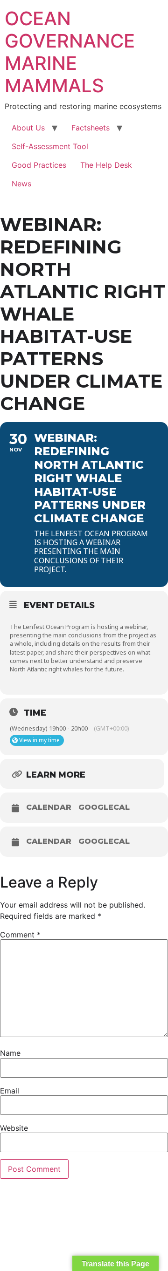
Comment (20, 934)
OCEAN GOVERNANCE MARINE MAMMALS (70, 52)
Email (9, 1090)
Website (14, 1128)
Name (10, 1053)
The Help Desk (106, 165)
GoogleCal (104, 807)
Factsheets (90, 127)
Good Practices (39, 165)
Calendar (48, 807)
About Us (28, 127)
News (21, 183)
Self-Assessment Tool (50, 146)
